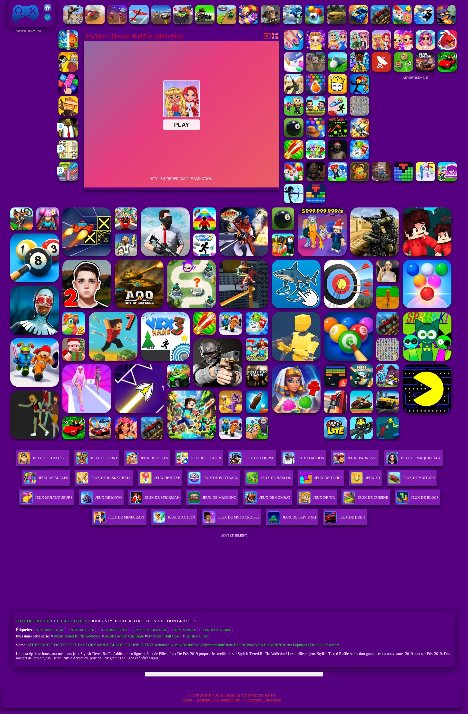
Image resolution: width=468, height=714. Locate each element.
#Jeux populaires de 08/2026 (305, 645)
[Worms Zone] (248, 23)
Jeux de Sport (104, 458)
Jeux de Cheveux (114, 630)
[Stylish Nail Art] (293, 48)
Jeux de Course (259, 458)
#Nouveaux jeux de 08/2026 (178, 645)
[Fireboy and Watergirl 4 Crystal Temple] (68, 48)
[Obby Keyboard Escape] (359, 70)
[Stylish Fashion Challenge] (315, 48)
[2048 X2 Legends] (68, 92)
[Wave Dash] (337, 136)
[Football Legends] (315, 114)
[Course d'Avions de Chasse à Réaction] (359, 136)
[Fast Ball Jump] (226, 23)
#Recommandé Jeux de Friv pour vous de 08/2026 (242, 645)
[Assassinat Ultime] (68, 70)
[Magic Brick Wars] (337, 92)
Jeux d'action (310, 458)
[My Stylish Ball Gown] (337, 48)
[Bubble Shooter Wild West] (315, 136)
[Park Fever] (68, 180)
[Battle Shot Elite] (380, 23)
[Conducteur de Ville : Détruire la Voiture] (95, 23)
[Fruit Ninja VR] (293, 158)
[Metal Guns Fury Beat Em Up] (204, 23)
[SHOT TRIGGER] (424, 23)
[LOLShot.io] (68, 114)
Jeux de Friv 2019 (34, 621)
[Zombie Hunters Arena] (446, 23)
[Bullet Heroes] (292, 23)
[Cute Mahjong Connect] (68, 158)
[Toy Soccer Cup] (403, 70)
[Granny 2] (315, 180)
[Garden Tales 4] (402, 23)
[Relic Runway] (359, 180)
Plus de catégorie (216, 630)
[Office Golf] (337, 70)
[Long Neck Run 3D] (425, 180)
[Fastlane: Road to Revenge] (358, 23)
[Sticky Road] (381, 180)
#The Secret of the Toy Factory (62, 645)
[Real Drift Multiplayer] (336, 23)
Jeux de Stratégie (50, 458)
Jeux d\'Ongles (82, 630)
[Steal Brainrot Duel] (293, 114)
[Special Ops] (73, 23)
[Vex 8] (337, 114)
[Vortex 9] (117, 23)
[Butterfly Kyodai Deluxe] (359, 114)
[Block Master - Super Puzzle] (403, 180)
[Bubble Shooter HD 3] (315, 92)
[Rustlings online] (381, 70)
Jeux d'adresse (362, 458)
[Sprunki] (315, 158)
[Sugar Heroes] (359, 158)
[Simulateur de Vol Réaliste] (139, 23)
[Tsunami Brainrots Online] (447, 180)
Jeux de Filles (154, 458)
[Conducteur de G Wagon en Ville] (161, 23)
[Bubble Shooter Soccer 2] (314, 23)
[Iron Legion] (425, 70)
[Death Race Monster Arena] (183, 23)
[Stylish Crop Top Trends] (425, 48)
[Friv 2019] (47, 10)
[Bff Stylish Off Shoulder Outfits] (403, 48)
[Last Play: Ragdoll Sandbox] (270, 23)
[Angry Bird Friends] (447, 48)
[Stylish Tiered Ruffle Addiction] (381, 48)
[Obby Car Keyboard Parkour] (447, 70)
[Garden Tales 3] (293, 180)
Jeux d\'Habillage (50, 630)
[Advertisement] (28, 107)
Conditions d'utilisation (263, 700)
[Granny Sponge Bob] (68, 136)
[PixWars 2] (315, 70)
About (187, 700)
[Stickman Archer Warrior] (293, 202)
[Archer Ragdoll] (359, 92)
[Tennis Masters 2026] (337, 180)
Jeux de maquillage (150, 630)
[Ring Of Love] (293, 70)
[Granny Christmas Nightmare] (337, 158)
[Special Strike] (293, 92)
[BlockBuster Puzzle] (315, 202)
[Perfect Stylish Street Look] (359, 48)
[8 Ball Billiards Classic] (293, 136)
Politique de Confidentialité (218, 700)
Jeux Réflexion (206, 458)
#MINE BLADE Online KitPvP (125, 645)
